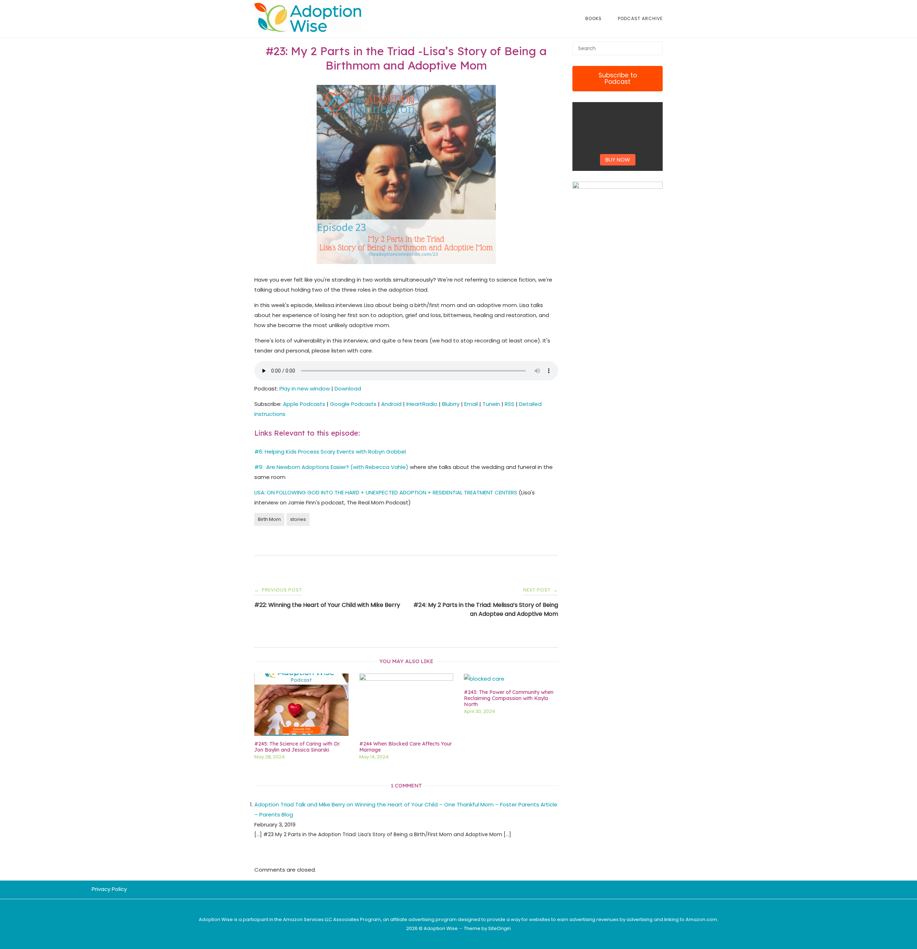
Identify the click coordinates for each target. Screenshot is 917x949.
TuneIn (491, 404)
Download (348, 388)
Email (471, 404)
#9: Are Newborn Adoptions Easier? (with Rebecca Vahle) (331, 467)
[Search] (654, 45)
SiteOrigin (499, 928)
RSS (509, 404)
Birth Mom (269, 519)
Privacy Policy (109, 889)
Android (391, 404)
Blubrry (451, 404)
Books (593, 18)
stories (298, 519)
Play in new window (304, 388)
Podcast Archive (640, 18)
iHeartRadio (421, 404)
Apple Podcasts (304, 404)
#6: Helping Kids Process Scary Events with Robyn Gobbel (330, 451)
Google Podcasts (353, 404)
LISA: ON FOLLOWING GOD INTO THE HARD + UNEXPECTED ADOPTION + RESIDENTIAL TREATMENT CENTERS (385, 492)
